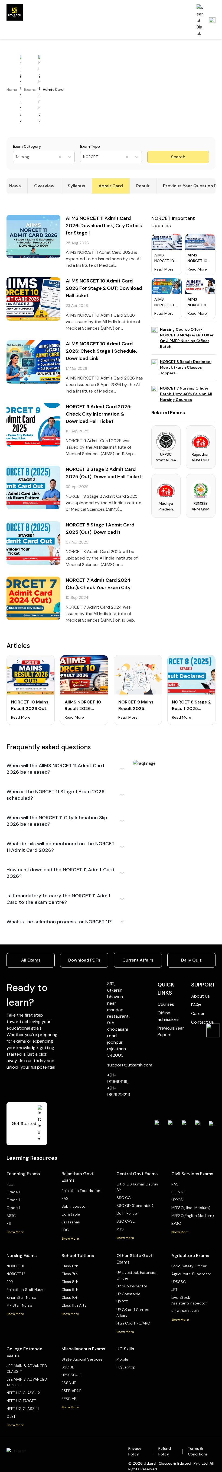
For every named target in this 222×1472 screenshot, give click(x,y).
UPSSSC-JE (71, 1375)
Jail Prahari (70, 1222)
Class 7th (69, 1273)
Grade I (13, 1207)
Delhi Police (126, 1213)
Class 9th (69, 1289)
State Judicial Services (82, 1359)
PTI (8, 1223)
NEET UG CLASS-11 (22, 1408)
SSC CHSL (125, 1221)
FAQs (196, 1005)
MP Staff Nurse (19, 1305)
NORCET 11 (15, 1266)
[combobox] (16, 157)
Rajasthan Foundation (80, 1190)
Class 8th (69, 1281)
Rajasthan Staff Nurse (25, 1289)
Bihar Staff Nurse (21, 1297)
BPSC (176, 1223)
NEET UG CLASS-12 (23, 1392)
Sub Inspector (74, 1206)
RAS (64, 1198)
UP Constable (128, 1293)
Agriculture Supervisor (191, 1273)
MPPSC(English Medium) (192, 1215)
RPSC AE (68, 1398)
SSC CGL (124, 1197)
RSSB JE (68, 1382)
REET (10, 1184)
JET (174, 1289)
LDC (65, 1229)
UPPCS (177, 1199)
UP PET (122, 1301)
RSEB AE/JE (71, 1390)
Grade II (13, 1199)
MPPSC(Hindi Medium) (190, 1207)
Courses (166, 1004)
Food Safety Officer (189, 1266)
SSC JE (67, 1367)
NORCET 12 (15, 1273)
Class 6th (69, 1266)
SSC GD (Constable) (134, 1205)
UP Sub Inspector (131, 1286)
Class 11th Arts (73, 1305)
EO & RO (179, 1192)
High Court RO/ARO (133, 1323)
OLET (10, 1416)
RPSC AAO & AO (185, 1311)
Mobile (122, 1359)
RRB (9, 1281)
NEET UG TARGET (21, 1400)
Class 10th (70, 1297)
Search (178, 157)
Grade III (13, 1192)
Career (198, 1013)
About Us (200, 996)
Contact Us (202, 1022)
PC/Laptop (126, 1367)
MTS (120, 1229)
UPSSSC (178, 1281)
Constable (70, 1214)
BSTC (11, 1215)
